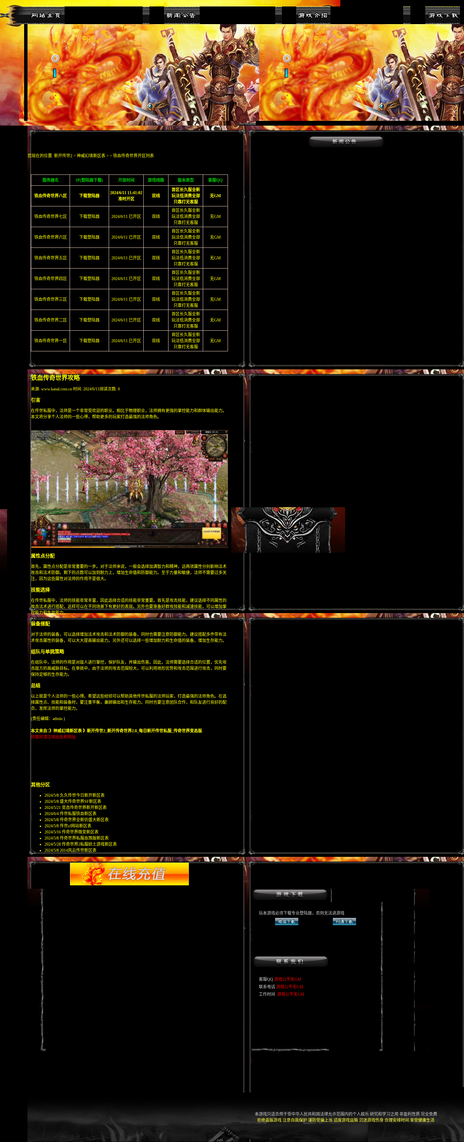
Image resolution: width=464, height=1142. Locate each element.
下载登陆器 (89, 216)
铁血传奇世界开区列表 (133, 155)
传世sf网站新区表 (75, 826)
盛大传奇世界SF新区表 (80, 801)
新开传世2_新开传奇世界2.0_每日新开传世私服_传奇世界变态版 (144, 731)
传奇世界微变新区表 (80, 832)
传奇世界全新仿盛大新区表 (84, 819)
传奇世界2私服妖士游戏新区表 (89, 844)
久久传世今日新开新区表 (82, 795)
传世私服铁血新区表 (78, 813)
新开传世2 (63, 155)
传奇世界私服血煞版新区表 (84, 838)
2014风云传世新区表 (78, 850)
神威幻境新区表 (91, 155)
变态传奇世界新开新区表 (84, 807)
